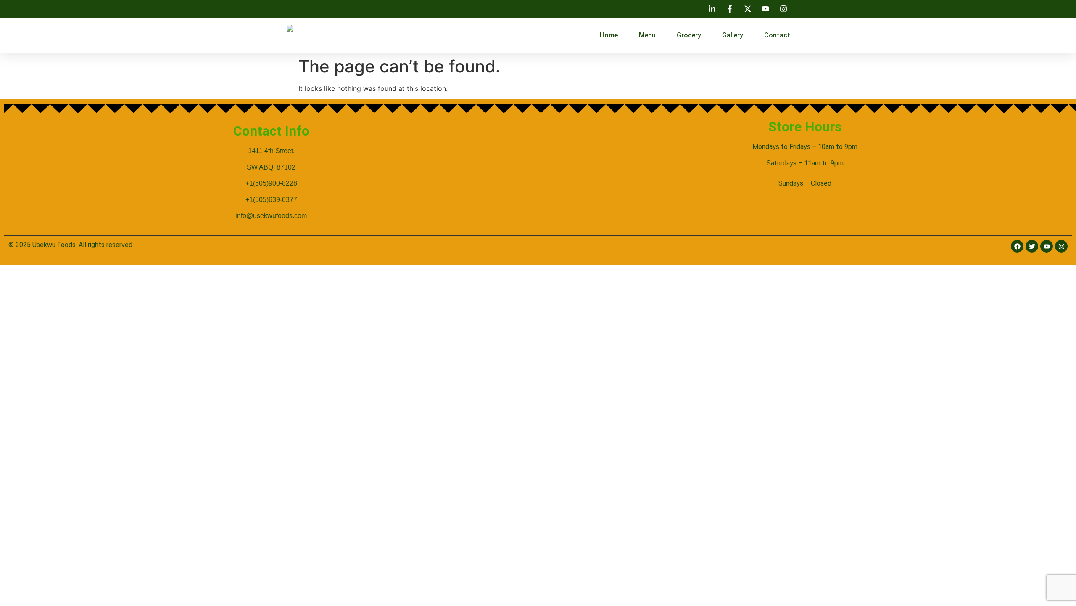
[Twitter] (1032, 246)
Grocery (689, 35)
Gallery (732, 35)
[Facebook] (1017, 246)
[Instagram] (1061, 246)
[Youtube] (1046, 246)
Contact (777, 35)
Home (609, 35)
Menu (647, 35)
